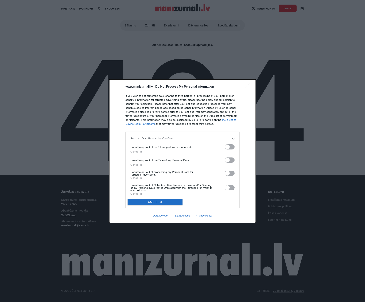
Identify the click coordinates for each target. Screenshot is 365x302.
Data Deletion (161, 215)
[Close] (248, 86)
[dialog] (182, 151)
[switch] (230, 146)
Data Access (182, 215)
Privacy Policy (204, 215)
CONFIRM (155, 202)
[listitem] (182, 139)
